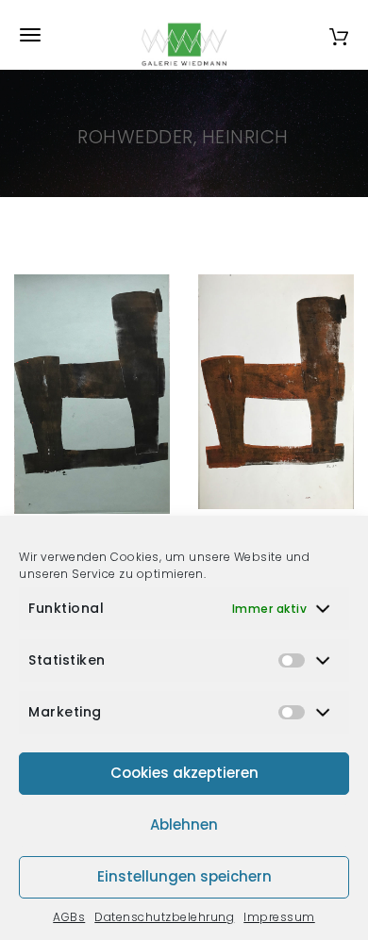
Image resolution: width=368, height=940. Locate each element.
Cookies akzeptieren (184, 773)
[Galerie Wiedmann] (184, 35)
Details (113, 492)
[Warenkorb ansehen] (339, 34)
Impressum (279, 917)
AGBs (69, 917)
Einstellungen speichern (184, 876)
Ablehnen (184, 824)
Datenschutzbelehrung (164, 917)
